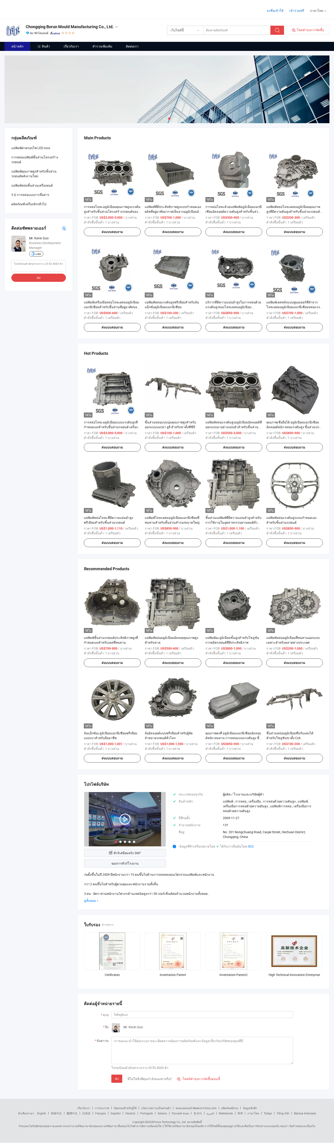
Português (146, 1113)
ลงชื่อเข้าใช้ (275, 10)
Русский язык (180, 1113)
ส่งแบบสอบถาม (112, 232)
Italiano (162, 1113)
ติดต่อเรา (132, 46)
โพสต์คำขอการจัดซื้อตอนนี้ (198, 1079)
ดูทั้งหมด (90, 900)
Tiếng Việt (283, 1113)
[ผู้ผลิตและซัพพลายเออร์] (34, 9)
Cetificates (112, 975)
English (41, 1113)
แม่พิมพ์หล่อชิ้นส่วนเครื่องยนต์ (32, 185)
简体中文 (56, 1113)
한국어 (198, 1113)
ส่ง (117, 1078)
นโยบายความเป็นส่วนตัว (156, 1108)
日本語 (86, 1113)
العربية (210, 1113)
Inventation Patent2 (233, 975)
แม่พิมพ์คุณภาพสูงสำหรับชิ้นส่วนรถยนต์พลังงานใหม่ (34, 173)
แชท (38, 254)
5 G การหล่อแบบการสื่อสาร (30, 195)
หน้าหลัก (17, 46)
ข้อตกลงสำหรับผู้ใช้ (125, 1108)
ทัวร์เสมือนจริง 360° (127, 853)
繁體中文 (72, 1113)
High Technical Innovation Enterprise (294, 975)
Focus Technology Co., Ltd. (170, 1122)
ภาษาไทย (253, 1113)
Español (116, 1113)
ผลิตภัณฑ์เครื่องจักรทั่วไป (28, 204)
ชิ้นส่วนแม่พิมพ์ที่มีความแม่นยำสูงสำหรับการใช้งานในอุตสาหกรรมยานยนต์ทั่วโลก (233, 522)
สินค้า (46, 46)
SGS (251, 846)
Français (100, 1113)
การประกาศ (102, 1108)
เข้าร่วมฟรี (296, 10)
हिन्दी (240, 1113)
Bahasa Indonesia (305, 1113)
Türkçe (268, 1113)
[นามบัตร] (64, 228)
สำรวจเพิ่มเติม (102, 46)
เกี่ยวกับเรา (71, 46)
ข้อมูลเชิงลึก (250, 1108)
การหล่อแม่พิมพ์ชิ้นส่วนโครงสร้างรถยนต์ (34, 159)
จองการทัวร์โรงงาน (125, 863)
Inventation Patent (173, 975)
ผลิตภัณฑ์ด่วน (229, 1108)
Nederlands (226, 1113)
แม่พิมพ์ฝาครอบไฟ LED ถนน (30, 148)
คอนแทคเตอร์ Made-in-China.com (196, 1108)
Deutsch (130, 1113)
